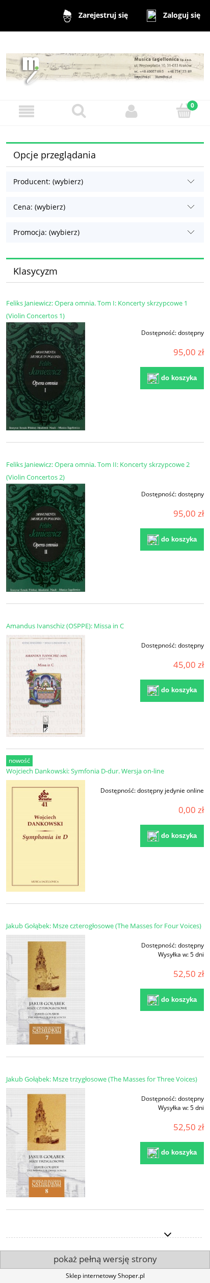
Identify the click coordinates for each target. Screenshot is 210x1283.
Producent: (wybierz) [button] (48, 181)
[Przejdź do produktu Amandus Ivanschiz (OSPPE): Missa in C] (45, 686)
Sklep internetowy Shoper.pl (105, 1275)
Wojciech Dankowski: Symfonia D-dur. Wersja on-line (85, 770)
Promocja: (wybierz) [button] (46, 232)
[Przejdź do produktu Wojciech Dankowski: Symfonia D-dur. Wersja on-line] (45, 836)
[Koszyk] (184, 110)
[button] (26, 111)
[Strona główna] (105, 65)
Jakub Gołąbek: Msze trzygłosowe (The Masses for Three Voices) (101, 1079)
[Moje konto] (131, 111)
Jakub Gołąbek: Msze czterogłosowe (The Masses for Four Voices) (103, 925)
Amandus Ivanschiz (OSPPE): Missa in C (65, 625)
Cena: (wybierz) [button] (39, 207)
